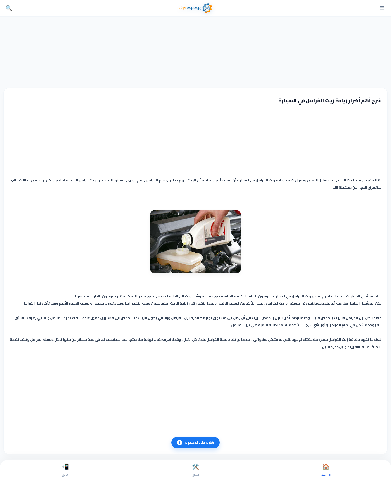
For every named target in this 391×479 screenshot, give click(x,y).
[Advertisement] (195, 51)
